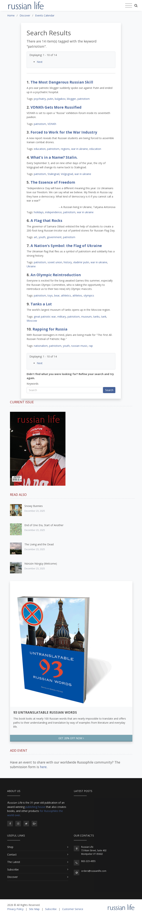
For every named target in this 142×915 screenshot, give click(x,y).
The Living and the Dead (39, 544)
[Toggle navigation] (128, 5)
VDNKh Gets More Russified (56, 107)
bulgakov (60, 98)
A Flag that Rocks (46, 220)
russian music (79, 345)
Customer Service (72, 909)
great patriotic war (45, 316)
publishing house (35, 807)
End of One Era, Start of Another (43, 525)
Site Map (34, 909)
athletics (66, 295)
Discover (12, 877)
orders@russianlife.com (93, 871)
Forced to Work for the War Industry (64, 132)
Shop (10, 847)
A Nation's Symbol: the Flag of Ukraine (66, 245)
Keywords (32, 383)
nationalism (41, 345)
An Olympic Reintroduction (56, 274)
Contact (12, 854)
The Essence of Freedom (53, 182)
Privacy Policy (15, 909)
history (68, 262)
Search (109, 390)
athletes (77, 295)
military (61, 316)
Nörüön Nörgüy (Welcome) (40, 563)
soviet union (55, 262)
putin (50, 98)
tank (103, 316)
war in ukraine (79, 149)
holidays (39, 212)
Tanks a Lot (41, 303)
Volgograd (67, 174)
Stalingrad (53, 174)
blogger (71, 98)
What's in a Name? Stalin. (54, 157)
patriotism (83, 98)
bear (57, 295)
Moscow (32, 320)
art (35, 237)
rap (91, 345)
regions (65, 149)
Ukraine (31, 266)
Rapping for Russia (50, 329)
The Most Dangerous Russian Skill (62, 82)
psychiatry (40, 98)
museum (86, 316)
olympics (89, 295)
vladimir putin (81, 262)
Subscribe (13, 869)
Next (40, 62)
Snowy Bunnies (33, 506)
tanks (96, 316)
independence (53, 212)
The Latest (13, 862)
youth (42, 237)
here (43, 767)
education (40, 149)
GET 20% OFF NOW (70, 738)
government (54, 237)
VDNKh (52, 124)
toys (50, 295)
